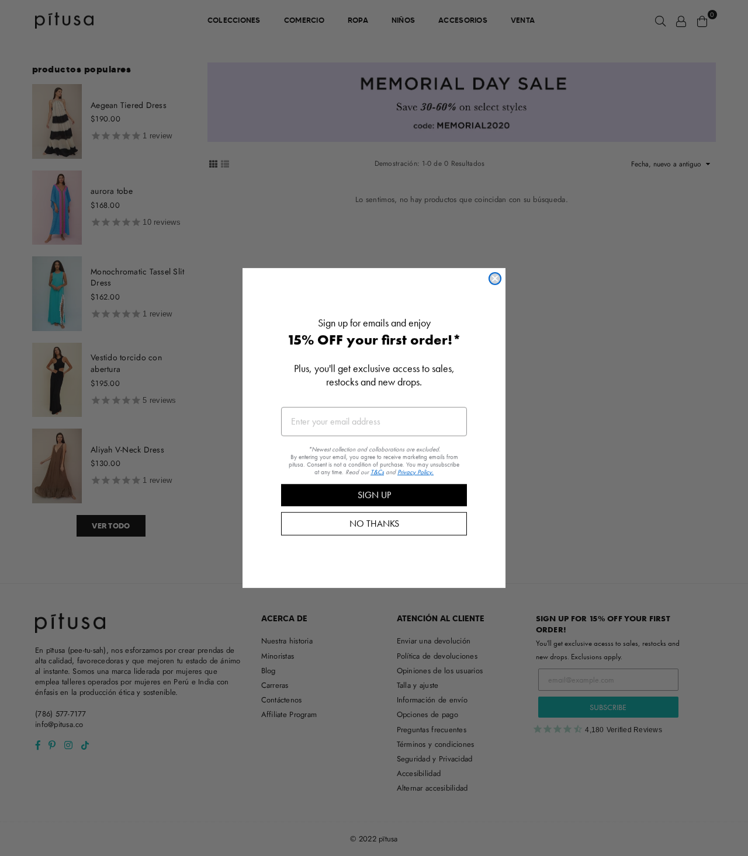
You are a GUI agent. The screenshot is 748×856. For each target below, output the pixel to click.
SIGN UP (374, 495)
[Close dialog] (495, 278)
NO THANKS (374, 523)
